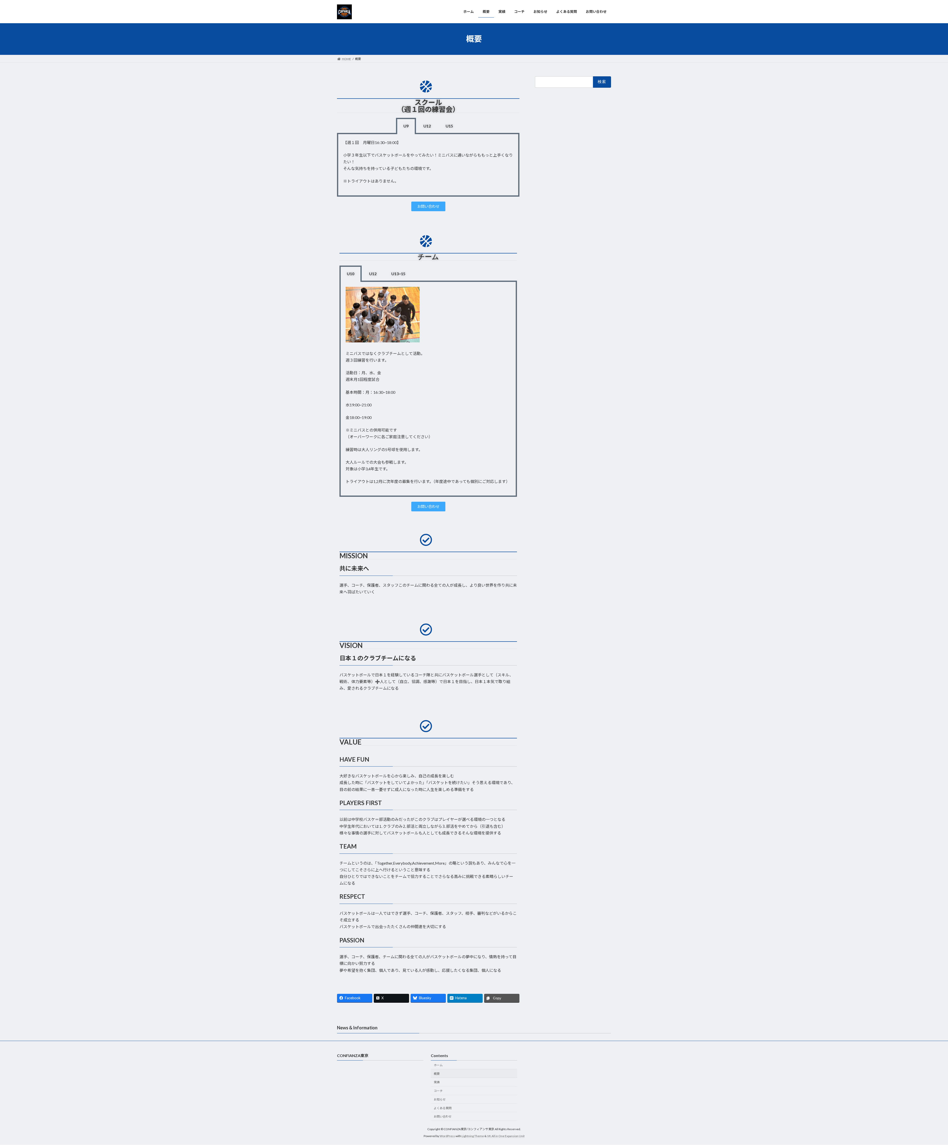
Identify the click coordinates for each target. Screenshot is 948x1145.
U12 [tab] (427, 126)
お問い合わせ (443, 1117)
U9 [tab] (406, 126)
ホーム (438, 1065)
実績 (437, 1082)
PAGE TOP (923, 1106)
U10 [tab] (350, 273)
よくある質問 (443, 1108)
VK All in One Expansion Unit (506, 1136)
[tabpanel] (428, 165)
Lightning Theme (473, 1136)
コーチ (438, 1091)
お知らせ (440, 1099)
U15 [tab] (449, 126)
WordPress (447, 1136)
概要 (437, 1074)
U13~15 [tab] (398, 273)
